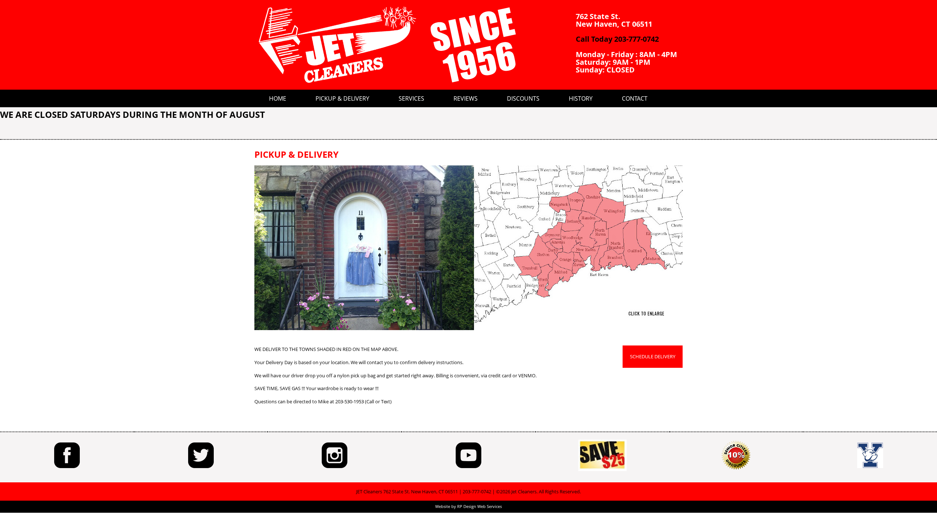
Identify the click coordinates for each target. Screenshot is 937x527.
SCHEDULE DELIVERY (652, 356)
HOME (277, 98)
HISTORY (581, 98)
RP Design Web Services (479, 506)
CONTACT (634, 98)
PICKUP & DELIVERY (342, 98)
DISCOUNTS (523, 98)
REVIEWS (465, 98)
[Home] (388, 44)
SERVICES (411, 98)
